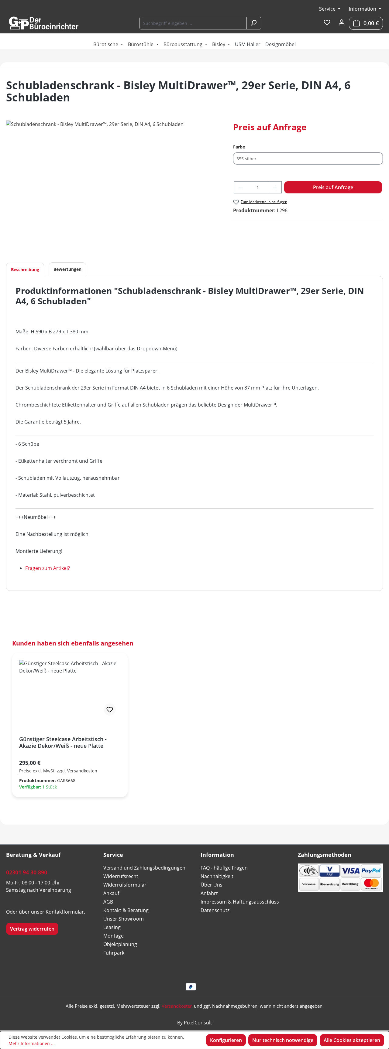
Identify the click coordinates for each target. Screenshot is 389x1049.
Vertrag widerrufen (32, 928)
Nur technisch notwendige (282, 1040)
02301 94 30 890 (26, 872)
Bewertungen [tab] (67, 269)
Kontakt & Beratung (126, 910)
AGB (108, 901)
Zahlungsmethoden (324, 854)
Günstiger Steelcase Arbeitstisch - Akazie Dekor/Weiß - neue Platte (63, 742)
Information (363, 8)
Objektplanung (120, 944)
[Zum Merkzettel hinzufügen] (110, 709)
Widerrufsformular (124, 884)
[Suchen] (253, 23)
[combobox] (193, 23)
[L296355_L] (113, 186)
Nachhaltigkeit (217, 876)
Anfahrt (209, 893)
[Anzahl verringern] (240, 187)
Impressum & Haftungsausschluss (240, 901)
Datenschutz (215, 910)
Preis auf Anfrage (333, 187)
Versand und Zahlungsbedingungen (144, 867)
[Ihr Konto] (341, 23)
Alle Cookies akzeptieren (352, 1040)
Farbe (239, 147)
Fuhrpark (113, 952)
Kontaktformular (65, 911)
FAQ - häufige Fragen (224, 867)
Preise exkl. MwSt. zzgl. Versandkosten (58, 771)
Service (328, 8)
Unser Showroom (123, 918)
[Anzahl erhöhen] (275, 187)
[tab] (25, 269)
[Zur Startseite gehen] (43, 23)
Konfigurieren (226, 1040)
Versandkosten (177, 1006)
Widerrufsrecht (120, 876)
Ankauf (111, 893)
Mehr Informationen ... (32, 1043)
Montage (113, 935)
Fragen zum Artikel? (47, 568)
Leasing (112, 927)
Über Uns (211, 884)
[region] (113, 186)
